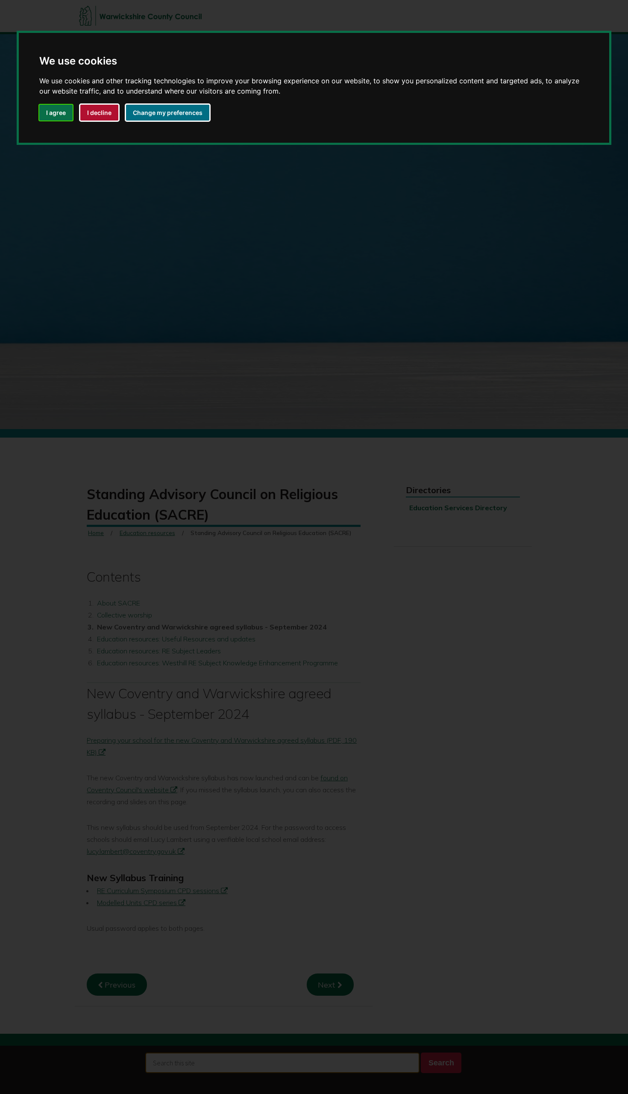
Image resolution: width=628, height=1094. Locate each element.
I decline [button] (99, 112)
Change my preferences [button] (167, 112)
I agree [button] (56, 112)
